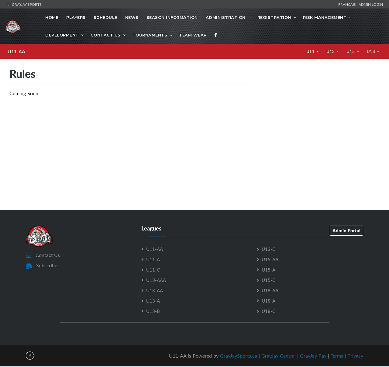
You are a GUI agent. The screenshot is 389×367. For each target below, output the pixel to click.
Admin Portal (346, 230)
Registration (274, 17)
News (132, 17)
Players (76, 17)
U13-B (153, 311)
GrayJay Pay (313, 355)
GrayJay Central (278, 355)
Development (62, 35)
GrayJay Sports (26, 4)
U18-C (268, 311)
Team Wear (193, 35)
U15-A (268, 270)
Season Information (172, 17)
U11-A (153, 259)
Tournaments (150, 35)
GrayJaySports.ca (238, 355)
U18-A (268, 301)
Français (348, 4)
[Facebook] (215, 35)
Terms (337, 355)
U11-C (153, 270)
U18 (371, 51)
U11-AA (16, 51)
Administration (226, 17)
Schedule (105, 17)
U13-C (268, 249)
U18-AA (270, 290)
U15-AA (270, 259)
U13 (331, 51)
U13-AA (154, 290)
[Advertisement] (321, 118)
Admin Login (371, 4)
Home (51, 17)
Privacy (355, 355)
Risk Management (325, 17)
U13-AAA (156, 280)
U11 (311, 51)
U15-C (268, 280)
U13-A (153, 301)
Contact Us (106, 35)
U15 (351, 51)
